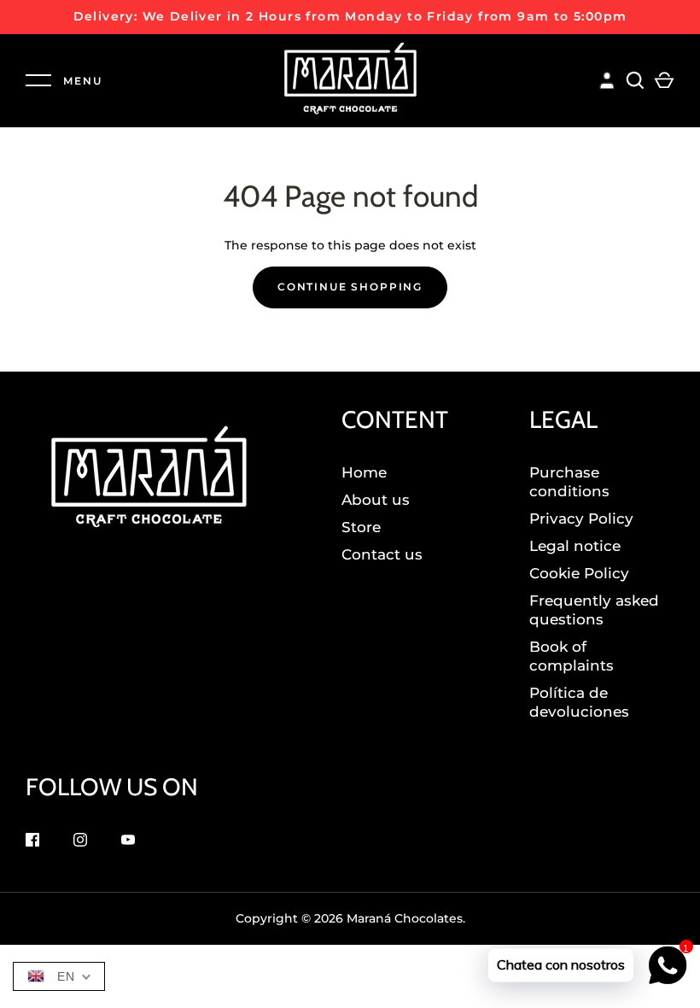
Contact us (382, 554)
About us (375, 499)
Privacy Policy (581, 518)
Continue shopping (350, 286)
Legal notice (575, 545)
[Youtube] (128, 842)
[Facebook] (32, 842)
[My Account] (607, 78)
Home (364, 472)
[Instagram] (80, 842)
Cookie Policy (579, 573)
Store (361, 527)
